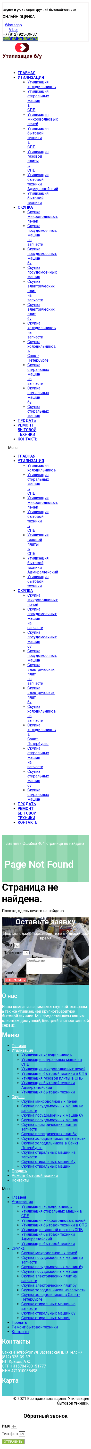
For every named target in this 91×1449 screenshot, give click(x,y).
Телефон (10, 1433)
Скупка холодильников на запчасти (53, 1138)
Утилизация (31, 77)
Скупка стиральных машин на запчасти (38, 374)
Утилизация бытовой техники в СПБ (38, 137)
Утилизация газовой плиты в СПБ (38, 161)
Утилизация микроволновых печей (42, 119)
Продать (27, 420)
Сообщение (15, 972)
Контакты (28, 439)
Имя (8, 945)
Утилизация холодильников (41, 84)
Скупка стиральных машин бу (38, 395)
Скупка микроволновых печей (42, 217)
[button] (19, 16)
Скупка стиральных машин (38, 411)
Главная (26, 73)
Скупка (25, 207)
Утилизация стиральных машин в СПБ (38, 100)
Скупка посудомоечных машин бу (52, 1115)
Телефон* (13, 952)
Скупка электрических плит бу (49, 1134)
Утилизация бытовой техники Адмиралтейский (48, 1085)
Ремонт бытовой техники (27, 430)
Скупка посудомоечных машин (42, 272)
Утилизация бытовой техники (38, 198)
